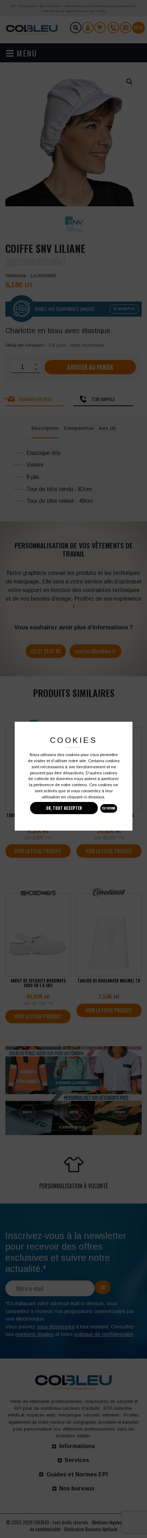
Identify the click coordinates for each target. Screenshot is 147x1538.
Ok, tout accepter (64, 808)
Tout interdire (109, 808)
